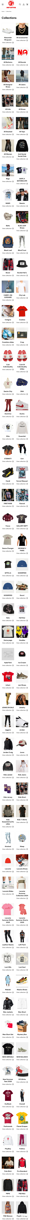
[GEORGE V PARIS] (22, 540)
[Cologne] (8, 311)
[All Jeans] (22, 76)
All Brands (22, 62)
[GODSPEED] (22, 564)
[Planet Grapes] (22, 1118)
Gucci (22, 595)
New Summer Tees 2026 (8, 1080)
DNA (22, 391)
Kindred (8, 846)
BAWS (8, 203)
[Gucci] (22, 587)
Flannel (22, 503)
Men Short (22, 1012)
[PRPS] (8, 1185)
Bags (8, 179)
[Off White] (22, 1071)
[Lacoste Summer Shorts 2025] (22, 909)
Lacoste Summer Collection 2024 (22, 893)
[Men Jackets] (8, 1003)
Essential (22, 436)
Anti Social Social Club (22, 155)
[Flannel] (22, 495)
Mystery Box (22, 1034)
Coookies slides (8, 342)
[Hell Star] (22, 609)
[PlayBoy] (8, 1140)
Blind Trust (22, 250)
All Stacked (8, 132)
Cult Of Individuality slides (22, 367)
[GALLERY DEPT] (22, 517)
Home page (8, 640)
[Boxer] (8, 264)
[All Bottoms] (8, 54)
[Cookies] (22, 311)
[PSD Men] (22, 1185)
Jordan (22, 730)
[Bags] (8, 170)
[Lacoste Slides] (8, 883)
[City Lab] (22, 287)
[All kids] (8, 101)
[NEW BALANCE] (22, 1048)
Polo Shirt (8, 1171)
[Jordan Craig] (8, 744)
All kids (8, 109)
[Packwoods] (8, 1118)
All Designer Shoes (7, 86)
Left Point (22, 945)
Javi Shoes (22, 685)
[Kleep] (22, 838)
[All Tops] (22, 123)
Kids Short (22, 797)
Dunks (22, 414)
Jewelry (22, 707)
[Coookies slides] (8, 334)
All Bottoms (8, 62)
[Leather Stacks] (8, 936)
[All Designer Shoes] (8, 76)
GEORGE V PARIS (22, 549)
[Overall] (22, 1095)
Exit (22, 459)
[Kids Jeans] (22, 766)
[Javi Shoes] (22, 676)
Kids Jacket (8, 775)
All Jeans (22, 85)
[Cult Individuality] (8, 356)
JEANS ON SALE (8, 707)
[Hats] (8, 609)
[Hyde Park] (8, 654)
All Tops (22, 132)
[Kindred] (8, 838)
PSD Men (22, 1194)
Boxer (8, 273)
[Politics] (22, 1140)
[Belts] (8, 217)
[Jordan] (22, 721)
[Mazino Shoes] (22, 981)
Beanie (22, 203)
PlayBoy (8, 1149)
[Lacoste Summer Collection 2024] (22, 883)
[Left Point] (22, 936)
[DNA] (22, 383)
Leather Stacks (8, 945)
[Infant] (8, 676)
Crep (22, 342)
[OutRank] (8, 1095)
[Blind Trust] (22, 242)
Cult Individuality (8, 366)
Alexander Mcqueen (8, 39)
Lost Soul (22, 967)
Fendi (8, 481)
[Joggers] (8, 721)
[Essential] (22, 428)
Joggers (8, 730)
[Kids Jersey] (8, 789)
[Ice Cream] (22, 654)
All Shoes (22, 109)
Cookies (22, 320)
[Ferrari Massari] (22, 472)
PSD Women (7, 1216)
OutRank (8, 1104)
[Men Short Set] (8, 1026)
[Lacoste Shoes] (22, 860)
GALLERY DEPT (22, 526)
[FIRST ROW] (8, 495)
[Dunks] (22, 405)
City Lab (22, 295)
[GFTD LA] (8, 564)
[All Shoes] (22, 101)
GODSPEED (22, 573)
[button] (27, 4)
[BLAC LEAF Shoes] (22, 217)
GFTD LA (8, 573)
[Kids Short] (22, 789)
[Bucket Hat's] (22, 264)
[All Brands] (22, 54)
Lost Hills (8, 967)
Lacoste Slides (7, 891)
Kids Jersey (8, 797)
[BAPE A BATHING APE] (22, 170)
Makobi (8, 990)
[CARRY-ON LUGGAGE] (8, 287)
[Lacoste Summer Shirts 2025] (8, 909)
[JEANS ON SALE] (8, 699)
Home (3, 11)
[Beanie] (22, 195)
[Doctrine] (8, 405)
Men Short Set (8, 1034)
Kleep (22, 846)
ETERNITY (8, 459)
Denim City (8, 391)
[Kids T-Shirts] (22, 811)
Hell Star (22, 618)
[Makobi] (8, 981)
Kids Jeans (22, 775)
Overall (22, 1104)
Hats (8, 618)
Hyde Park (8, 663)
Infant (8, 685)
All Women (8, 154)
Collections (8, 11)
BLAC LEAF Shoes (22, 227)
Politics (22, 1149)
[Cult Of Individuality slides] (22, 356)
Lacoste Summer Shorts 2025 (22, 920)
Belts (8, 226)
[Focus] (8, 517)
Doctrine (8, 414)
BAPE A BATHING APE (22, 180)
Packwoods (8, 1126)
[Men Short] (22, 1003)
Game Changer (8, 548)
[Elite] (8, 428)
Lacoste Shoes (22, 869)
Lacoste (8, 869)
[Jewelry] (22, 699)
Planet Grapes (22, 1126)
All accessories (22, 38)
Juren (22, 752)
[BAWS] (8, 195)
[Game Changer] (8, 540)
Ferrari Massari (22, 481)
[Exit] (22, 450)
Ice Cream (22, 663)
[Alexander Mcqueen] (8, 29)
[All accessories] (22, 29)
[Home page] (8, 632)
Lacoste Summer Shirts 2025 (8, 920)
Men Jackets (8, 1012)
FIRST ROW (8, 503)
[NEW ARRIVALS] (8, 1048)
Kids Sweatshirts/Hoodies (8, 822)
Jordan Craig (8, 752)
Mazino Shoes (22, 990)
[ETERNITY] (8, 450)
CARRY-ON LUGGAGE (8, 296)
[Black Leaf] (8, 242)
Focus (8, 526)
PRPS (8, 1194)
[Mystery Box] (22, 1026)
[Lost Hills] (8, 959)
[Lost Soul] (22, 959)
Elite (8, 436)
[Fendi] (8, 472)
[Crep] (22, 334)
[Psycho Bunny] (22, 1207)
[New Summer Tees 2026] (8, 1071)
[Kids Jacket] (8, 766)
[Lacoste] (8, 860)
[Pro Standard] (22, 1163)
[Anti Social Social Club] (22, 145)
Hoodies (22, 640)
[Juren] (22, 744)
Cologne (8, 320)
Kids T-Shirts (22, 820)
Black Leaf (8, 250)
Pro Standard (22, 1171)
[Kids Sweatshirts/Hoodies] (8, 811)
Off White (22, 1079)
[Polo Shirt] (8, 1163)
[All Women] (8, 145)
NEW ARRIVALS (8, 1057)
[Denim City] (8, 383)
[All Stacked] (8, 123)
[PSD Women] (8, 1207)
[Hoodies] (22, 632)
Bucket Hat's (22, 273)
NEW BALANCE (22, 1057)
